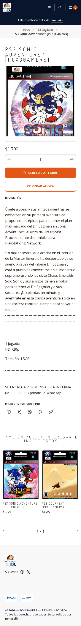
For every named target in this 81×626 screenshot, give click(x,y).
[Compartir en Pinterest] (40, 412)
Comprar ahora (40, 186)
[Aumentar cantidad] (72, 159)
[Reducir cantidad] (9, 159)
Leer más (57, 20)
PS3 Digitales (45, 29)
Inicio (26, 29)
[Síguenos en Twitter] (28, 572)
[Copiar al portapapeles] (50, 412)
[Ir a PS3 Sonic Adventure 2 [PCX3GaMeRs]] (21, 474)
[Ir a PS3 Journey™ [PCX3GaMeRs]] (60, 474)
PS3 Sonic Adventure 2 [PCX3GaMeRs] (20, 505)
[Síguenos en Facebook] (22, 572)
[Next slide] (76, 531)
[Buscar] (59, 8)
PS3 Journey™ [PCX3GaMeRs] (53, 505)
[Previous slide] (4, 531)
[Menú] (49, 8)
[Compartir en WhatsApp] (29, 412)
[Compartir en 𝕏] (19, 412)
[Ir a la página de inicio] (7, 7)
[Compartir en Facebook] (8, 412)
